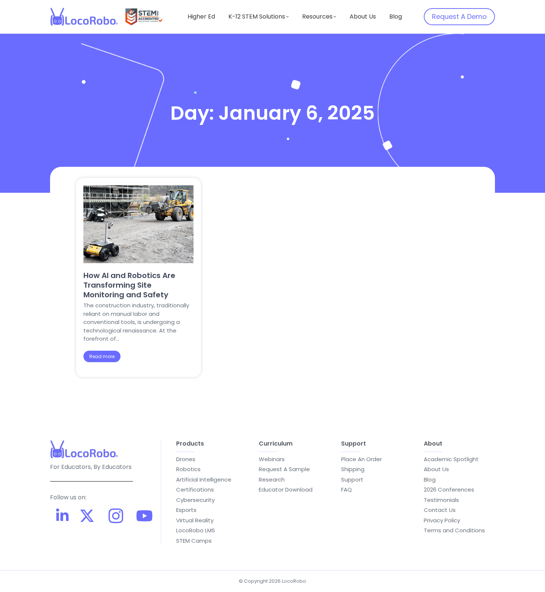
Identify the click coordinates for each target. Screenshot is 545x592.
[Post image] (138, 224)
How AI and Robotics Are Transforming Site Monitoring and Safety (129, 285)
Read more (102, 356)
